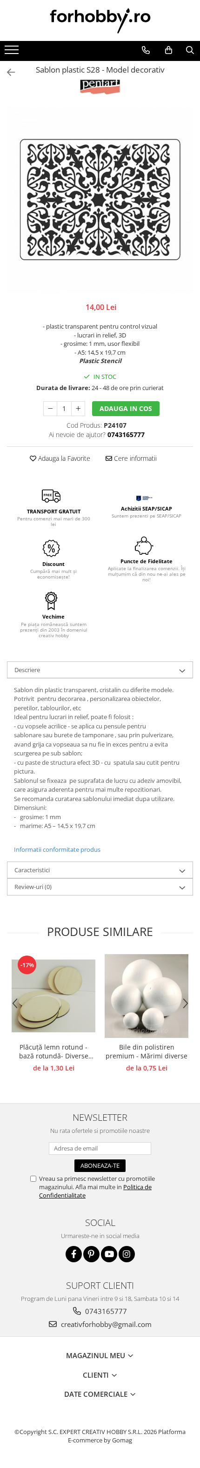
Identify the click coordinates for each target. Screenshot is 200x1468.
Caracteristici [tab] (32, 870)
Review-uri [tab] (33, 886)
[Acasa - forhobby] (100, 20)
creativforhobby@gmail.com (105, 1324)
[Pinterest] (91, 1254)
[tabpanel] (100, 200)
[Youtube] (109, 1254)
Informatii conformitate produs (57, 849)
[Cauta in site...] (190, 50)
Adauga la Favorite (63, 458)
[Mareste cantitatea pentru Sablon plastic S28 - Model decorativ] (78, 408)
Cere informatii (134, 458)
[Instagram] (127, 1254)
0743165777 (105, 1311)
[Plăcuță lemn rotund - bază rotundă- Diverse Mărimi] (53, 996)
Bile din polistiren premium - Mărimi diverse (146, 1051)
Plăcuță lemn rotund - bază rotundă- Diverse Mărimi (53, 1052)
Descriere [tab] (27, 670)
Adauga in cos (126, 408)
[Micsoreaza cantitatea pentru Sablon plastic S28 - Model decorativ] (50, 408)
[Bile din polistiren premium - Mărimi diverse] (146, 996)
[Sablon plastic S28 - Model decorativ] (100, 200)
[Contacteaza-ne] (145, 50)
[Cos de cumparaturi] (168, 50)
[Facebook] (74, 1254)
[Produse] (13, 53)
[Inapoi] (7, 72)
